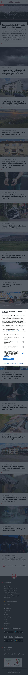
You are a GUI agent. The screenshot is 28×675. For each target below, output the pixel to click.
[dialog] (14, 337)
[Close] (25, 311)
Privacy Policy (21, 363)
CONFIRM (8, 358)
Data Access (14, 363)
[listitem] (14, 334)
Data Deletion (6, 363)
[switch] (23, 337)
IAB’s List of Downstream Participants (15, 330)
